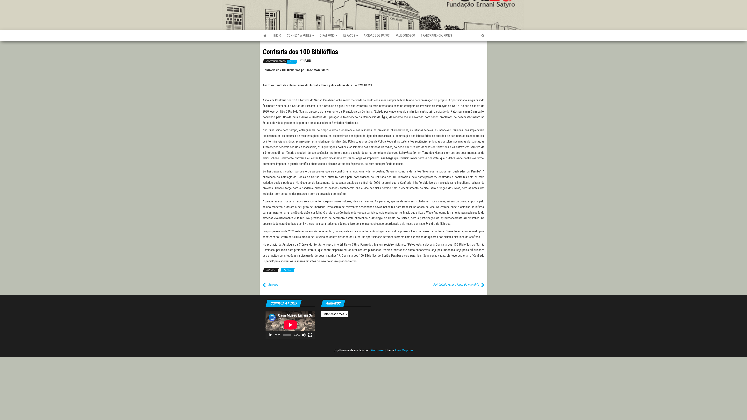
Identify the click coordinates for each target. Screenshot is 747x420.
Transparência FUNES (436, 35)
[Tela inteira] (310, 335)
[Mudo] (304, 335)
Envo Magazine (404, 350)
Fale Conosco (405, 35)
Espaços (349, 35)
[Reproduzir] (271, 335)
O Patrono (327, 35)
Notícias (287, 270)
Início (277, 35)
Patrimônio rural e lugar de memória (456, 284)
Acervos (273, 284)
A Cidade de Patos (377, 35)
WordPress (378, 350)
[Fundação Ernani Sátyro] (265, 35)
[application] (290, 325)
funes (308, 60)
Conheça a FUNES (299, 35)
